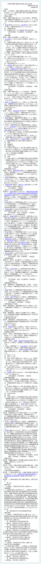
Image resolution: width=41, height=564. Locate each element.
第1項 (20, 128)
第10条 (27, 341)
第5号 (27, 349)
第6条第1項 (8, 239)
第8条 (15, 341)
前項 (6, 25)
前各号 (9, 65)
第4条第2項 (8, 184)
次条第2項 (22, 242)
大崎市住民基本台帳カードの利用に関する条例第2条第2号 (21, 193)
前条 (11, 191)
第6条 (11, 216)
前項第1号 (13, 69)
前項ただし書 (9, 102)
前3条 (10, 327)
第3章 (22, 476)
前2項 (12, 139)
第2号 (21, 69)
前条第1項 (16, 111)
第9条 (20, 341)
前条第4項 (16, 170)
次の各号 (23, 25)
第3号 (20, 349)
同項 (8, 246)
